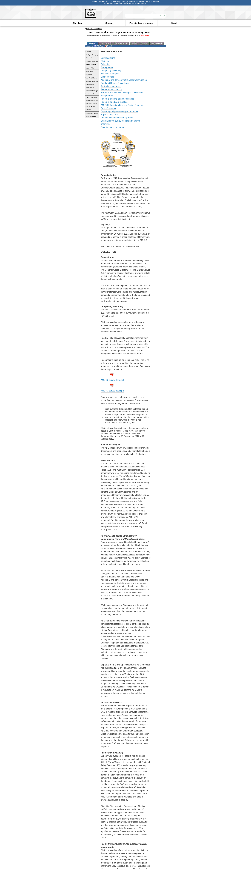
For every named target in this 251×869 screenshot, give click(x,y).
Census (109, 23)
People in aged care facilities (114, 102)
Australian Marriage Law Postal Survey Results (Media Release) (91, 105)
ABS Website (142, 4)
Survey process (90, 64)
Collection (105, 64)
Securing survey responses (113, 127)
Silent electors (107, 77)
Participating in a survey (141, 23)
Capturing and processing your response (119, 111)
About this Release (91, 116)
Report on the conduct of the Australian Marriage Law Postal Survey (91, 89)
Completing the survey (111, 70)
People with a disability (111, 89)
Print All (109, 46)
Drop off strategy (108, 108)
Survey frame (107, 67)
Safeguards (89, 71)
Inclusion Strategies (110, 74)
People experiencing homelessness (117, 99)
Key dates (88, 74)
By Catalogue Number (94, 28)
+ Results (88, 51)
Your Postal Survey (91, 78)
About (173, 23)
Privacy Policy (90, 68)
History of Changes (91, 113)
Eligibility (105, 61)
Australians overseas (111, 86)
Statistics (77, 23)
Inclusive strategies (91, 81)
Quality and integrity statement (91, 56)
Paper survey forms (110, 114)
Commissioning (108, 58)
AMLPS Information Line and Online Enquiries (122, 105)
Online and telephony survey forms (117, 118)
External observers (91, 61)
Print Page (99, 46)
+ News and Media (91, 97)
